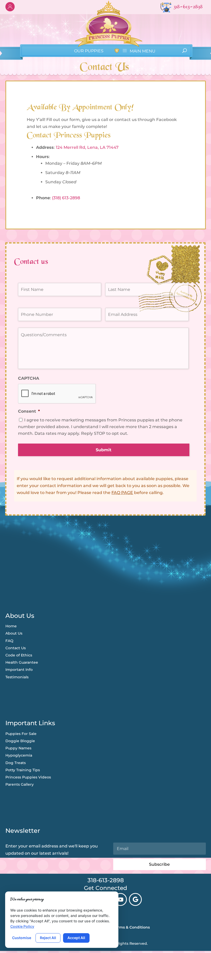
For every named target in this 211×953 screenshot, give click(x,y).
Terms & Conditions (131, 927)
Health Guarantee (21, 662)
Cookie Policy (22, 926)
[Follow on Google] (135, 899)
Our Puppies (88, 50)
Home (11, 626)
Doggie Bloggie (20, 741)
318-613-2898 (105, 880)
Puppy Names (18, 748)
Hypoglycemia (18, 755)
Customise (21, 937)
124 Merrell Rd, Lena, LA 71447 (87, 147)
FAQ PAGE (122, 492)
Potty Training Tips (22, 770)
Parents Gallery (19, 784)
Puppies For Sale (21, 733)
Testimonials (17, 677)
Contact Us (15, 648)
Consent (29, 411)
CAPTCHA (28, 378)
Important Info (19, 669)
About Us (13, 633)
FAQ (9, 640)
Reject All (48, 937)
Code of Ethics (18, 655)
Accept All (76, 937)
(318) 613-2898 (66, 197)
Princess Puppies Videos (28, 777)
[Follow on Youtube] (120, 899)
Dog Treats (15, 762)
